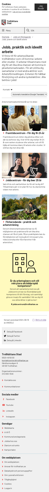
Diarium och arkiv (11, 445)
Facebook (10, 399)
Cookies (8, 484)
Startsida (5, 37)
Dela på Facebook (14, 331)
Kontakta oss (10, 380)
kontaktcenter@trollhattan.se (15, 360)
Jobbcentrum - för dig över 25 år (23, 180)
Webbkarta (9, 428)
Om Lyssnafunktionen (14, 475)
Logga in (8, 488)
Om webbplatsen (11, 462)
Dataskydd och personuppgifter (18, 471)
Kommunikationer (12, 386)
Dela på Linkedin (14, 340)
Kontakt (6, 89)
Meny (8, 30)
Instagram (10, 416)
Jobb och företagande (22, 37)
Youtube (9, 405)
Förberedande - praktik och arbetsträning (19, 223)
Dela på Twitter (13, 336)
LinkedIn (10, 411)
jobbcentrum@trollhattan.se (25, 304)
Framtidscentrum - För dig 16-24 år (24, 132)
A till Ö (7, 432)
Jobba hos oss (10, 441)
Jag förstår (41, 7)
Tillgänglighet (10, 479)
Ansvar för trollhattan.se (15, 466)
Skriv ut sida (40, 319)
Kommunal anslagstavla (14, 436)
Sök (32, 30)
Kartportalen (10, 450)
